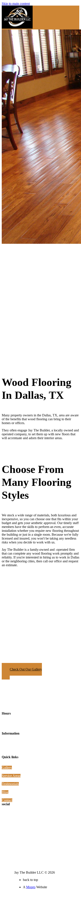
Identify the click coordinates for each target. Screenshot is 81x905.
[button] (22, 671)
